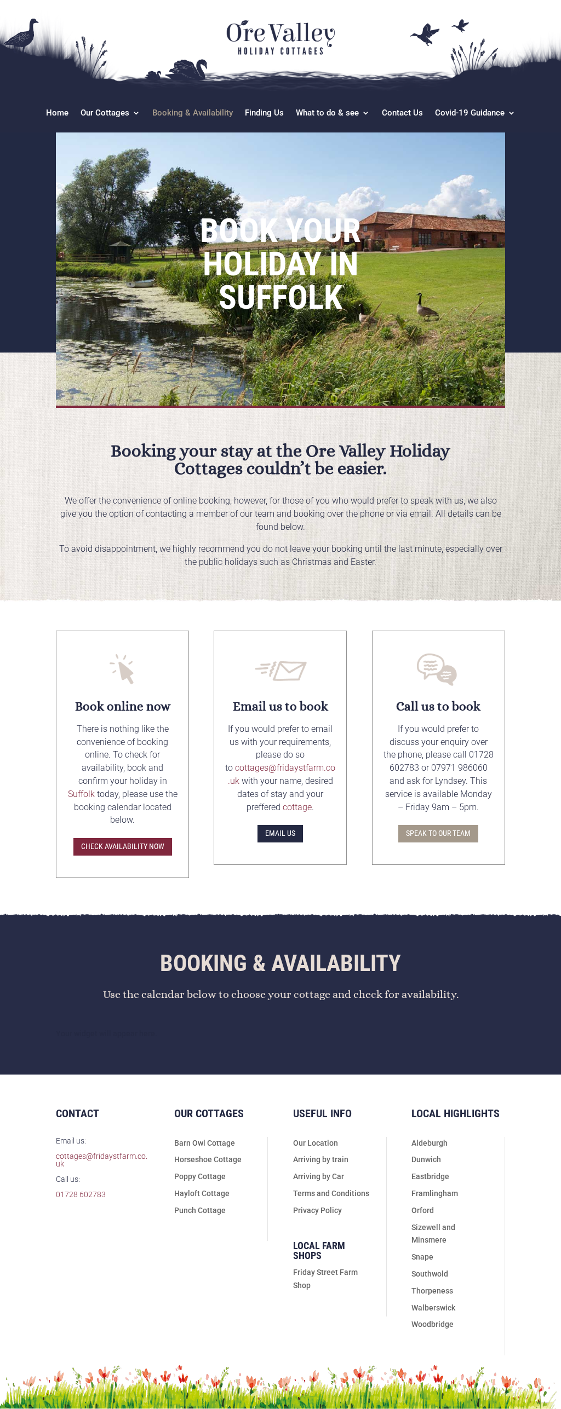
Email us (280, 833)
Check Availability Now (122, 846)
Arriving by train (320, 1159)
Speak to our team (438, 833)
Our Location (315, 1143)
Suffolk (81, 794)
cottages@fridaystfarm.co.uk (101, 1160)
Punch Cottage (200, 1210)
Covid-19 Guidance (470, 113)
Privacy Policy (317, 1210)
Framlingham (434, 1193)
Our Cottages (105, 113)
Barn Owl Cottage (204, 1143)
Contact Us (402, 113)
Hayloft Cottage (202, 1193)
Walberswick (433, 1307)
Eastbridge (430, 1176)
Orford (422, 1210)
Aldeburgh (429, 1143)
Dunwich (426, 1159)
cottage (297, 807)
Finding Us (264, 113)
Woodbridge (432, 1324)
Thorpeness (432, 1290)
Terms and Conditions (331, 1193)
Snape (422, 1256)
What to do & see (327, 113)
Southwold (429, 1273)
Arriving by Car (318, 1176)
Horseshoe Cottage (208, 1159)
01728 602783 (81, 1194)
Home (57, 113)
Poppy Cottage (200, 1176)
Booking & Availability (192, 113)
